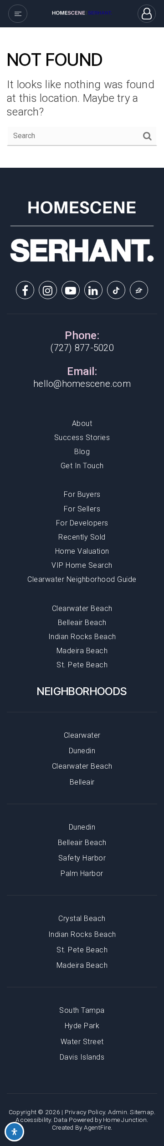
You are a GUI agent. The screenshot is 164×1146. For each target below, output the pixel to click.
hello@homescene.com (82, 383)
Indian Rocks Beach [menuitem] (82, 636)
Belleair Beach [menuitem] (82, 622)
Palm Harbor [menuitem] (82, 873)
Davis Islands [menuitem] (82, 1057)
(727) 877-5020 (82, 347)
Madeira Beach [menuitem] (82, 650)
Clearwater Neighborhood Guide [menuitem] (82, 579)
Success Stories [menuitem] (82, 437)
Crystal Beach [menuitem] (82, 918)
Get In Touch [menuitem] (82, 465)
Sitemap (142, 1112)
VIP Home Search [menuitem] (82, 565)
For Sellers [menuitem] (82, 509)
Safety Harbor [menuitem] (82, 858)
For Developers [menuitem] (82, 523)
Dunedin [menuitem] (82, 750)
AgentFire (97, 1127)
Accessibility (33, 1119)
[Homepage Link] (82, 12)
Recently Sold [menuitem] (82, 537)
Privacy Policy (85, 1112)
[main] (82, 98)
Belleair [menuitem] (82, 782)
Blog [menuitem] (82, 451)
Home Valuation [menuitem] (82, 551)
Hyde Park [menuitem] (82, 1025)
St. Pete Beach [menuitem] (82, 665)
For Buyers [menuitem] (82, 494)
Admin (117, 1112)
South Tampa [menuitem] (82, 1010)
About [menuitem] (82, 423)
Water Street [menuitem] (82, 1041)
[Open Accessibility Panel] (14, 1131)
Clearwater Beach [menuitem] (82, 608)
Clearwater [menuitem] (82, 735)
